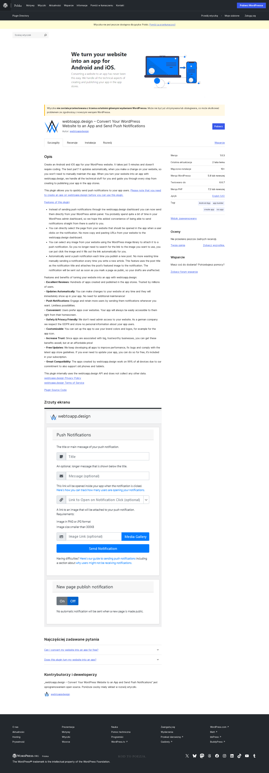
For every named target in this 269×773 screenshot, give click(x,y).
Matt (213, 732)
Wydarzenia (167, 732)
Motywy (66, 732)
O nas (15, 727)
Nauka (114, 727)
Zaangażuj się (168, 727)
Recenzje (72, 142)
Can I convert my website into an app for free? (71, 649)
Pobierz (218, 126)
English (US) (218, 196)
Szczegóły (53, 142)
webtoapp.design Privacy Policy (62, 378)
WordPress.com (219, 727)
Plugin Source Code (55, 389)
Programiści (117, 737)
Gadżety (166, 741)
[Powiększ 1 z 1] (157, 411)
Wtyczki (66, 737)
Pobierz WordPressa (251, 5)
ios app (220, 209)
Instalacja (90, 142)
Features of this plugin (56, 202)
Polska (45, 756)
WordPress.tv (119, 741)
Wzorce (66, 741)
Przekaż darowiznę (172, 737)
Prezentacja (68, 727)
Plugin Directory (20, 15)
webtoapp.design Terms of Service (64, 382)
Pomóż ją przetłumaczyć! (162, 24)
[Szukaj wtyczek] (45, 35)
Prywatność (18, 741)
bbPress (215, 737)
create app (209, 209)
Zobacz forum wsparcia (184, 271)
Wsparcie (220, 142)
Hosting (16, 737)
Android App (204, 203)
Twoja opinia (178, 245)
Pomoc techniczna (120, 732)
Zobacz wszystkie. (214, 245)
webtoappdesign (79, 131)
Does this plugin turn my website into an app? (70, 659)
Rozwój (107, 142)
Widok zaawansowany (184, 218)
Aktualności (18, 732)
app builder (218, 203)
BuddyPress (217, 741)
